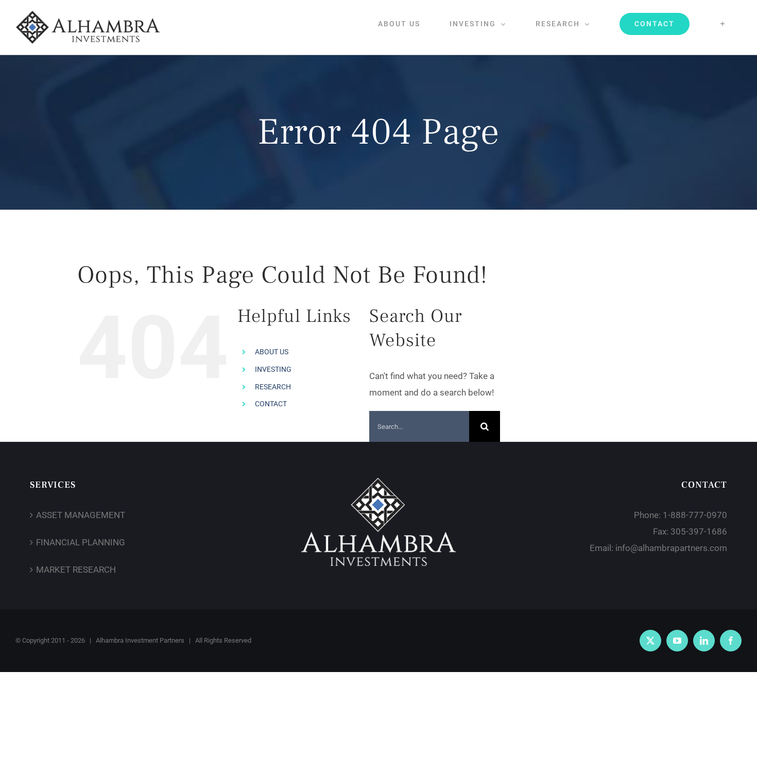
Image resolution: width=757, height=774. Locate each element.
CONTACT (271, 404)
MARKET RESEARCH (76, 569)
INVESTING (273, 369)
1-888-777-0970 (695, 515)
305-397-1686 (698, 531)
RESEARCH (273, 387)
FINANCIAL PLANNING (80, 542)
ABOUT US (271, 352)
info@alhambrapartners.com (671, 548)
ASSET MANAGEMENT (80, 515)
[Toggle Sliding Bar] (723, 23)
